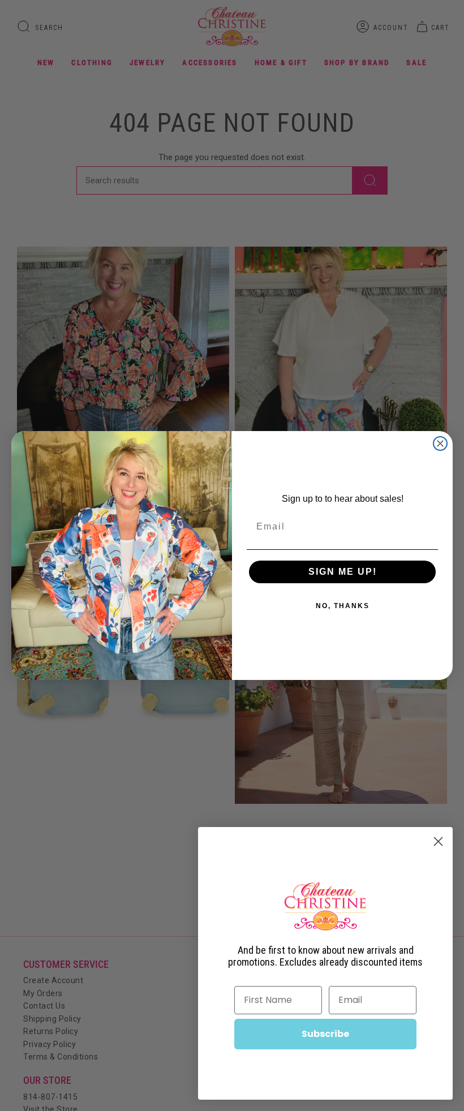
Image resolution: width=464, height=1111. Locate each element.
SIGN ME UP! (342, 571)
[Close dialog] (440, 443)
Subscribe (325, 1033)
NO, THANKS (343, 606)
